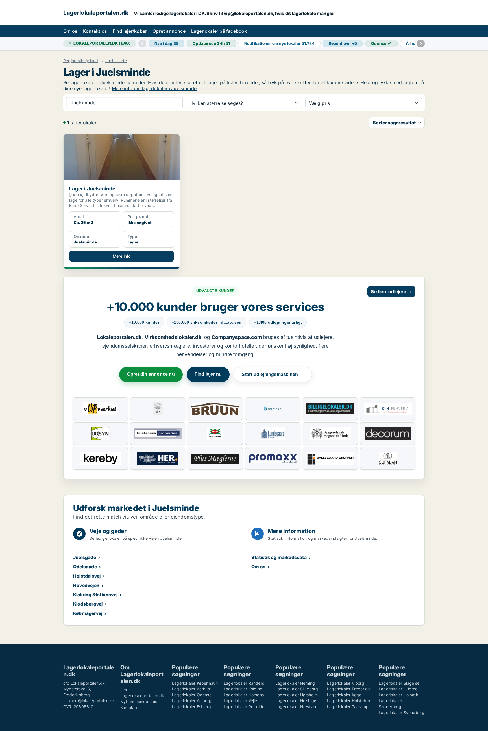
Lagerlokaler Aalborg (192, 700)
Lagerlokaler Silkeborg (296, 688)
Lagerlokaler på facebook (219, 31)
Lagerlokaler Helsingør (296, 700)
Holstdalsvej (87, 576)
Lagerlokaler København (195, 683)
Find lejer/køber (130, 31)
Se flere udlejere (391, 291)
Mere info (122, 256)
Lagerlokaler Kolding (243, 688)
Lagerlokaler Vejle (240, 700)
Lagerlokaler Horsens (244, 694)
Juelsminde (116, 60)
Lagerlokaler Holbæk (398, 694)
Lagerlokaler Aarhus (191, 688)
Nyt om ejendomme (138, 701)
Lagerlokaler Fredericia (349, 688)
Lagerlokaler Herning (295, 683)
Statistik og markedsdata (279, 557)
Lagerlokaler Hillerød (398, 688)
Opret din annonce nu (151, 374)
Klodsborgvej (88, 604)
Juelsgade (84, 557)
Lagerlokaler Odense (192, 694)
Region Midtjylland (80, 60)
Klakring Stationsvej (95, 594)
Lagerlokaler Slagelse (399, 683)
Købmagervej (87, 613)
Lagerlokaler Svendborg (401, 712)
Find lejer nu (208, 374)
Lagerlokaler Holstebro (348, 700)
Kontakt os (95, 31)
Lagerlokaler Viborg (345, 683)
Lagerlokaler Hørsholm (296, 694)
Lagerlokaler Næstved (296, 706)
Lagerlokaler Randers (244, 683)
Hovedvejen (86, 585)
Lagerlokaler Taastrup (348, 706)
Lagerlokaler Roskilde (244, 706)
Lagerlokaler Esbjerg (191, 706)
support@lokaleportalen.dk (89, 700)
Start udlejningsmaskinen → (273, 374)
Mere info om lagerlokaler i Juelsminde (154, 88)
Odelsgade (85, 566)
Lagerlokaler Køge (344, 694)
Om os (70, 31)
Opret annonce (169, 31)
